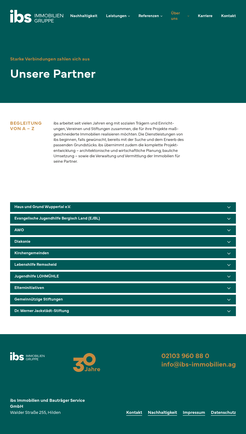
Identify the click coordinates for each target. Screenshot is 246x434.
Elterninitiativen (29, 288)
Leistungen (116, 16)
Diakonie (22, 241)
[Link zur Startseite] (38, 16)
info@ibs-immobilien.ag (198, 365)
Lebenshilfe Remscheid (35, 264)
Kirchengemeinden (31, 253)
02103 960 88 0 (185, 356)
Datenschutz (223, 413)
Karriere (205, 16)
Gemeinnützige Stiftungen (38, 299)
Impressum (194, 413)
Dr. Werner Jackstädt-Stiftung (41, 311)
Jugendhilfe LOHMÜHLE (36, 276)
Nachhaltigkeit (83, 16)
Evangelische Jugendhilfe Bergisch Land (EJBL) (57, 218)
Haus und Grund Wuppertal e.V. (42, 207)
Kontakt (228, 16)
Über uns (175, 16)
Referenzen (148, 16)
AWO (19, 230)
